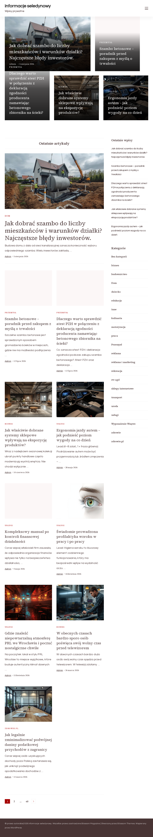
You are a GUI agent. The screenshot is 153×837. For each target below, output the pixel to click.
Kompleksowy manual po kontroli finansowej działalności (27, 536)
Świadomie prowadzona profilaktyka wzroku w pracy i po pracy (77, 536)
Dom (12, 38)
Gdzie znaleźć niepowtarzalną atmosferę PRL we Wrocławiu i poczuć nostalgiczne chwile (28, 640)
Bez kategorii (119, 256)
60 (27, 802)
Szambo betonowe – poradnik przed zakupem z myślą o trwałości (117, 56)
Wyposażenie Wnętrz (123, 423)
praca (114, 335)
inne (114, 309)
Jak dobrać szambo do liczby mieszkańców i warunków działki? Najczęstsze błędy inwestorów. (46, 52)
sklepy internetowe (122, 388)
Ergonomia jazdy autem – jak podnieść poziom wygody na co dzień (125, 105)
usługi (112, 91)
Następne (33, 801)
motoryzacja (118, 327)
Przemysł (106, 42)
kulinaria (116, 318)
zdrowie (116, 432)
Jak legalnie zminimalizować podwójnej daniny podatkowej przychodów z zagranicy (28, 742)
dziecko (116, 291)
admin (8, 256)
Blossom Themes (126, 824)
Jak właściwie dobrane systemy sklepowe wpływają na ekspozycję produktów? (76, 103)
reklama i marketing (123, 362)
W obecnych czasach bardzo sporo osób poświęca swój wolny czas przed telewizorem (78, 640)
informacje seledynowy (28, 6)
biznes (63, 86)
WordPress (16, 828)
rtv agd (115, 379)
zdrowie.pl (12, 728)
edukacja (116, 300)
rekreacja (116, 371)
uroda (114, 406)
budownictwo (119, 274)
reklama (116, 353)
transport (116, 397)
